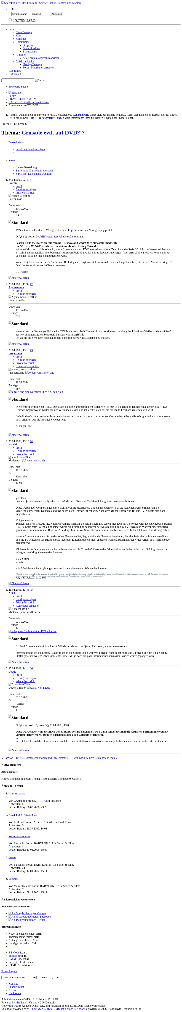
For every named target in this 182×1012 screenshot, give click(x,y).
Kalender (21, 38)
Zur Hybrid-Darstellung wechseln (34, 170)
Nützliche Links (25, 61)
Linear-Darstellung (26, 167)
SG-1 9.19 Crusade (17, 794)
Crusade (12, 858)
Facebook (45, 916)
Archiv (12, 990)
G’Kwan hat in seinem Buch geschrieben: (92, 757)
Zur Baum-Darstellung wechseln (34, 173)
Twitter (41, 919)
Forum (12, 29)
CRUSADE (13, 879)
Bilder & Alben (31, 48)
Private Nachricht (25, 192)
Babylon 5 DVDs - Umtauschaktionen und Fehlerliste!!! (35, 757)
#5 (31, 589)
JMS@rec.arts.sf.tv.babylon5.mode (58, 236)
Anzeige (12, 160)
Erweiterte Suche (18, 86)
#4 (31, 441)
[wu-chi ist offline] (34, 460)
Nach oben (15, 993)
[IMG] (12, 958)
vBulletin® (22, 1002)
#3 (31, 350)
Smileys (13, 955)
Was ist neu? (16, 70)
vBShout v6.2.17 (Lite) (40, 1008)
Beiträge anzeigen (26, 189)
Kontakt (13, 983)
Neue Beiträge (24, 32)
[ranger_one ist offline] (39, 372)
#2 (31, 284)
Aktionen (21, 54)
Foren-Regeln (9, 971)
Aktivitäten (15, 73)
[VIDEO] (14, 962)
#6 (31, 668)
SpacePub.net (16, 986)
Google (41, 913)
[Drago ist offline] (38, 687)
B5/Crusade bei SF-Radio (19, 836)
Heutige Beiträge (32, 64)
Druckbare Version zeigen (30, 149)
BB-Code (14, 952)
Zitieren (24, 277)
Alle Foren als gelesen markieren (41, 57)
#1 (31, 179)
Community (22, 41)
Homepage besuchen (27, 366)
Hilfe (11, 8)
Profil (19, 186)
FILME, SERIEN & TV (22, 99)
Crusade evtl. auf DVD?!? (53, 132)
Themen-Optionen (16, 142)
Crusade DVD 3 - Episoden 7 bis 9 (23, 815)
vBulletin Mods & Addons (70, 1008)
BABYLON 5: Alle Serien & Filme (29, 102)
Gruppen (28, 45)
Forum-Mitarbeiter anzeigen (38, 67)
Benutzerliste (30, 51)
